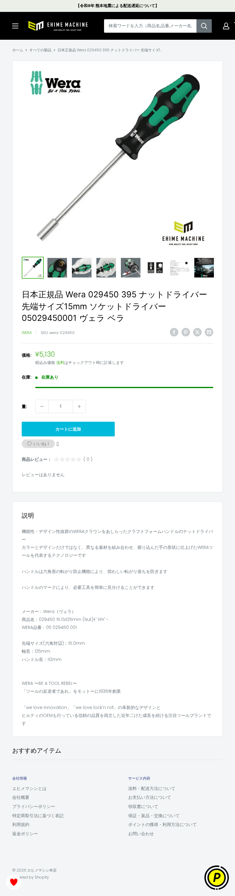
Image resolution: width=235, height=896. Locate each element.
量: (24, 406)
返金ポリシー (25, 834)
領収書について (143, 806)
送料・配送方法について (151, 788)
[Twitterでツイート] (197, 332)
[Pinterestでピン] (185, 332)
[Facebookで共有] (174, 332)
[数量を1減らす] (41, 406)
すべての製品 (40, 50)
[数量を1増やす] (79, 406)
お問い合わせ (141, 834)
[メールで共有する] (209, 332)
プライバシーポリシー (33, 806)
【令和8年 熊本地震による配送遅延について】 (117, 6)
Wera (27, 332)
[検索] (204, 26)
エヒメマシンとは (29, 788)
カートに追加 (68, 429)
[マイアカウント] (226, 26)
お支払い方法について (149, 797)
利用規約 (20, 824)
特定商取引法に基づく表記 (38, 816)
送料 (60, 362)
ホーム (17, 50)
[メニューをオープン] (15, 26)
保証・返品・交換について (154, 816)
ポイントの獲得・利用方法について (162, 824)
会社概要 (20, 797)
